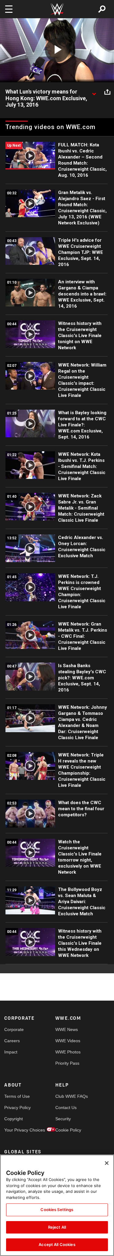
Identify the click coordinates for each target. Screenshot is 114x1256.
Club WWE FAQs (68, 1096)
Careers (12, 1040)
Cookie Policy (68, 1130)
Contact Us (66, 1107)
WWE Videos (67, 1040)
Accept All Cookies (57, 1244)
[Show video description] (94, 92)
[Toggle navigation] (9, 9)
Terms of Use (17, 1096)
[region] (57, 1205)
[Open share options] (107, 92)
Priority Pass (67, 1063)
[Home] (57, 9)
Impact (10, 1052)
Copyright (13, 1118)
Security (63, 1118)
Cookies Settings (56, 1209)
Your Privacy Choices (17, 1130)
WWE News (66, 1029)
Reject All (57, 1227)
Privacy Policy (17, 1107)
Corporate (14, 1029)
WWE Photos (68, 1052)
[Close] (106, 1163)
